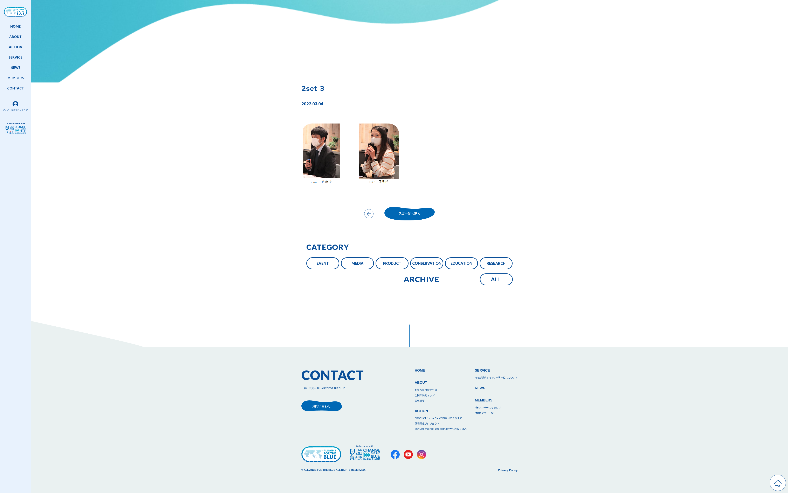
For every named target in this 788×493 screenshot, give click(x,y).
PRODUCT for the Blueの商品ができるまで (438, 418)
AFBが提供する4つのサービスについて (496, 377)
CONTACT (15, 88)
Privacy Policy (508, 470)
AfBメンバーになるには (488, 407)
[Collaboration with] (365, 454)
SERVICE (15, 57)
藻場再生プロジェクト (427, 423)
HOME (15, 26)
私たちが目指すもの (426, 390)
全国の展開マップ (424, 395)
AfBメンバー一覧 (484, 413)
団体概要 (420, 400)
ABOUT (15, 37)
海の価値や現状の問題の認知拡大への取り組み (441, 429)
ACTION (15, 47)
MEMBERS (15, 78)
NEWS (15, 67)
